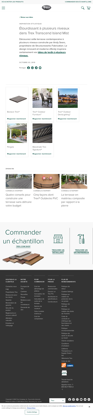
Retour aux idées (27, 17)
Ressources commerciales (52, 287)
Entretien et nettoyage (10, 324)
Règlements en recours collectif (11, 314)
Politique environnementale (67, 329)
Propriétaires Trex (12, 292)
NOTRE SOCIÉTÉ (24, 280)
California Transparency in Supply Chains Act (66, 352)
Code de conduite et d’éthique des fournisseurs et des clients (66, 321)
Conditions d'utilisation (65, 344)
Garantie (8, 300)
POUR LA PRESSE (51, 280)
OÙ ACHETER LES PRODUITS (12, 2)
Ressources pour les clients (11, 296)
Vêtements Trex (66, 358)
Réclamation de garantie (11, 304)
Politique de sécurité (65, 305)
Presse (23, 297)
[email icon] (40, 67)
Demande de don (25, 308)
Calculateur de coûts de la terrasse (39, 301)
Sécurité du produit (10, 309)
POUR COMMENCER (39, 280)
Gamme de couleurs (38, 307)
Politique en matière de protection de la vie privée (66, 297)
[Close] (89, 406)
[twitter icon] (36, 67)
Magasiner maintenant (16, 119)
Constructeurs (52, 302)
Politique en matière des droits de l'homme (67, 311)
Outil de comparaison (38, 317)
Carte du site (65, 361)
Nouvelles (24, 294)
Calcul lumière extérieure (39, 312)
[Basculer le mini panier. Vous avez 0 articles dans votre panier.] (88, 8)
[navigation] (46, 5)
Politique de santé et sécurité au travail (67, 335)
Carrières (24, 291)
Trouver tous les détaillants (66, 380)
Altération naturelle (9, 319)
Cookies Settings (32, 412)
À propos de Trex (25, 287)
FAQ (7, 289)
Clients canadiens (67, 341)
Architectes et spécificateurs (52, 297)
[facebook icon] (28, 67)
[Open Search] (82, 7)
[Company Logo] (46, 7)
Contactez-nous (11, 286)
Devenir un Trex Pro (52, 292)
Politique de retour (65, 287)
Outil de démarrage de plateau (39, 288)
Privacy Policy (31, 408)
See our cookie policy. (69, 406)
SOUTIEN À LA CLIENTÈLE (11, 280)
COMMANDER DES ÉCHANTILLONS (78, 2)
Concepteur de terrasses (39, 295)
